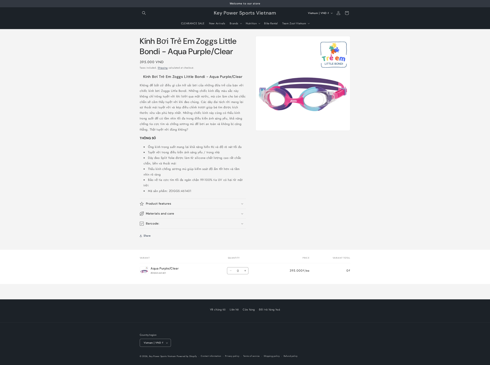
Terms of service (251, 356)
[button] (144, 13)
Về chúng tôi (218, 309)
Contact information (211, 356)
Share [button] (147, 236)
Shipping (163, 67)
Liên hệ (234, 309)
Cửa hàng (249, 309)
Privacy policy (232, 356)
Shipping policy (272, 356)
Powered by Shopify (187, 356)
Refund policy (291, 356)
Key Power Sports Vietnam (162, 356)
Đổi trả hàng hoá (269, 309)
